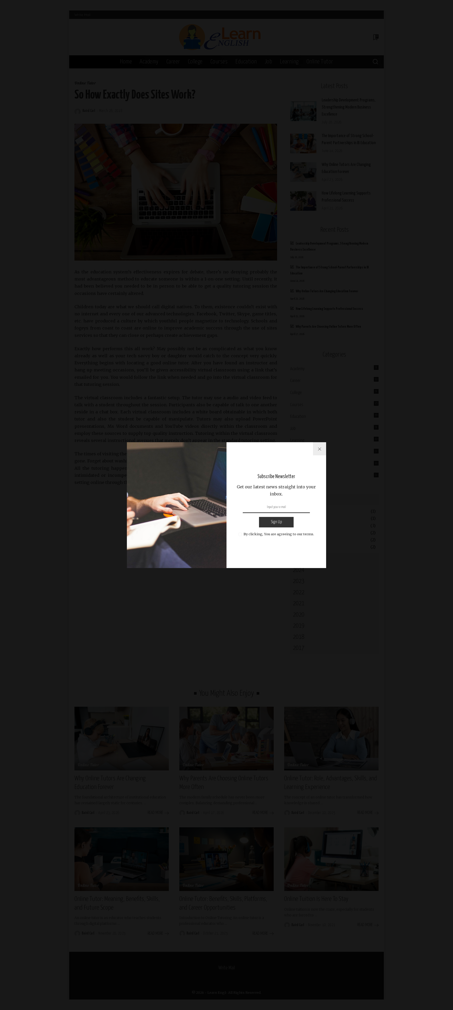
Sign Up (276, 522)
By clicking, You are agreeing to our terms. (279, 534)
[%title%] (319, 448)
